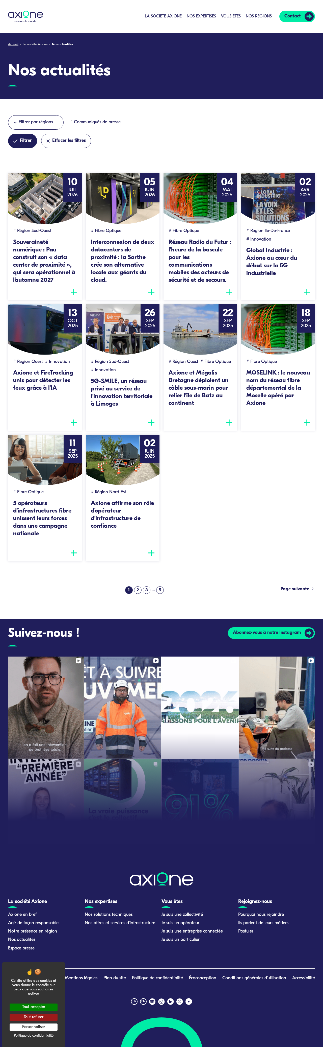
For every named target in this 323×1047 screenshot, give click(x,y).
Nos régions (259, 16)
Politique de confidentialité (157, 978)
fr (134, 1001)
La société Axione (163, 16)
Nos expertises (201, 16)
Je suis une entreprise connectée (192, 931)
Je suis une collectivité (182, 915)
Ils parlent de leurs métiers (263, 923)
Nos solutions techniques (108, 915)
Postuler (245, 931)
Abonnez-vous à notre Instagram (267, 633)
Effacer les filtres (69, 140)
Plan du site (114, 978)
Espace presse (21, 948)
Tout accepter (33, 1007)
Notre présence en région (32, 931)
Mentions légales (81, 978)
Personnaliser (33, 1027)
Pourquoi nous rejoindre (261, 915)
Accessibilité (303, 978)
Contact (292, 16)
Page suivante (295, 589)
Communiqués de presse (97, 122)
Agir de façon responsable (33, 923)
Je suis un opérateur (180, 923)
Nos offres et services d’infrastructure (120, 923)
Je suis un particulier (181, 940)
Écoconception (202, 978)
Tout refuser (33, 1017)
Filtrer (26, 140)
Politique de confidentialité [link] (33, 1036)
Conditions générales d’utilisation (254, 978)
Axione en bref (22, 915)
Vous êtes (231, 16)
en (143, 1001)
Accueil (13, 44)
